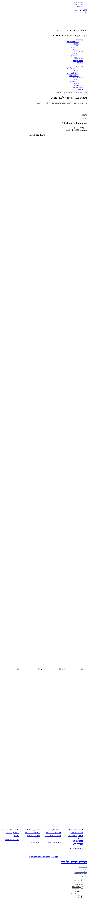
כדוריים (76, 44)
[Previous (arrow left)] (86, 869)
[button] (80, 873)
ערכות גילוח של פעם (76, 51)
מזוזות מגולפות (78, 59)
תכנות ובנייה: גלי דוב (74, 862)
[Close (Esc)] (86, 867)
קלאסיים (76, 45)
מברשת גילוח (74, 57)
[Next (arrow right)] (84, 869)
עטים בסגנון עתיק (73, 47)
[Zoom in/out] (80, 867)
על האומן (80, 63)
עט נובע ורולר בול (73, 42)
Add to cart (73, 848)
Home (85, 92)
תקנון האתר (54, 857)
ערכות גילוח (75, 53)
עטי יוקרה (79, 40)
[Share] (84, 867)
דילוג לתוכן (83, 871)
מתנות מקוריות (78, 61)
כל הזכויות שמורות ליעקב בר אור (39, 857)
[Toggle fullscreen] (82, 867)
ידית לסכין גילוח (73, 55)
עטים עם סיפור (74, 49)
